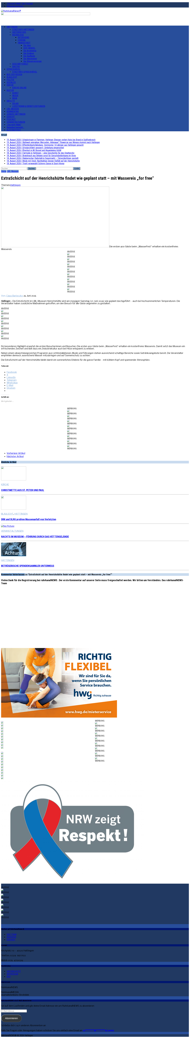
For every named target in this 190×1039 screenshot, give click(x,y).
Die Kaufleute (29, 56)
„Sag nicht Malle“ (14, 124)
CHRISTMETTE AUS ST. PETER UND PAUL (22, 490)
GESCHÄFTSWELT (20, 64)
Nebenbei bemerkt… (15, 6)
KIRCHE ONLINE (19, 87)
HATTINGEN (12, 27)
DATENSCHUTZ (14, 971)
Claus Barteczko (14, 296)
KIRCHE (10, 85)
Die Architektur (29, 50)
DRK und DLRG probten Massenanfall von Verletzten (28, 519)
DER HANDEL (29, 48)
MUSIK (15, 95)
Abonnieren (11, 1018)
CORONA (21, 40)
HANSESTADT (24, 42)
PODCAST (11, 119)
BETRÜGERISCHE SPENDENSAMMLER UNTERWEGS (27, 565)
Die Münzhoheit (30, 58)
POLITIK (10, 79)
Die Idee (27, 45)
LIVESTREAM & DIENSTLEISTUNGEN (28, 106)
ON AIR (15, 103)
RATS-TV (11, 101)
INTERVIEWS (23, 37)
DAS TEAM (11, 934)
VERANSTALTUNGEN (16, 122)
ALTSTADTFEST (14, 130)
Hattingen (15, 185)
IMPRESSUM (12, 974)
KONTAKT (11, 939)
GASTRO (16, 66)
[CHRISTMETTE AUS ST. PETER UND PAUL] (13, 479)
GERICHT (11, 116)
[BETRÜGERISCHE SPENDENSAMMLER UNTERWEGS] (13, 555)
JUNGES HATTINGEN (16, 114)
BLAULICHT (12, 77)
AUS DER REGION (14, 74)
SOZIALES (11, 82)
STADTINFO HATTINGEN (23, 29)
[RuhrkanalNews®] (95, 11)
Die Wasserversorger (32, 61)
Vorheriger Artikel (16, 453)
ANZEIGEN (11, 937)
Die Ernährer (28, 53)
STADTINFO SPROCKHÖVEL (24, 72)
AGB (8, 976)
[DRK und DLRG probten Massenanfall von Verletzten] (13, 509)
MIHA (14, 98)
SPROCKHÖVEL (13, 69)
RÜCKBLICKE (18, 35)
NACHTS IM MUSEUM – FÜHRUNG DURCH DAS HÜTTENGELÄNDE (35, 536)
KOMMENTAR (13, 111)
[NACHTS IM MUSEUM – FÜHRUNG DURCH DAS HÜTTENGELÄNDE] (7, 526)
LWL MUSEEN (13, 109)
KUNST (15, 93)
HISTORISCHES (19, 32)
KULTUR (10, 90)
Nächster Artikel (15, 456)
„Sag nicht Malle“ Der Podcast (20, 3)
